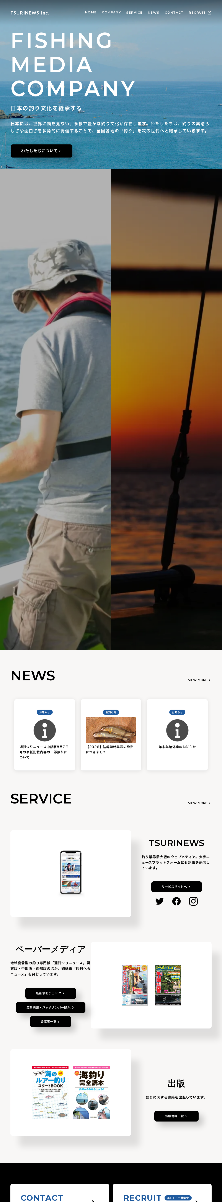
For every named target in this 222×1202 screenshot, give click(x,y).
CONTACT (174, 12)
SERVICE (134, 12)
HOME (90, 12)
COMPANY (111, 12)
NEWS (153, 12)
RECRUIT (197, 12)
